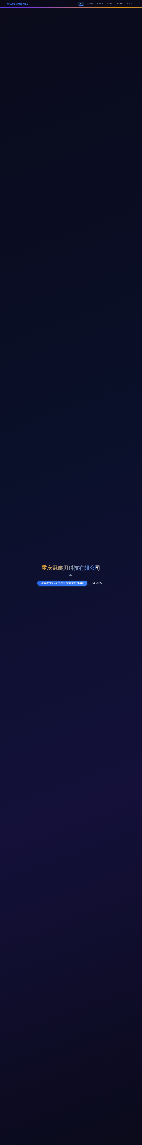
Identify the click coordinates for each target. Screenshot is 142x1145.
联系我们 (110, 4)
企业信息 (120, 4)
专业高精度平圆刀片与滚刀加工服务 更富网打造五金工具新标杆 (62, 583)
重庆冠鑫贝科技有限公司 (18, 3)
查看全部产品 (97, 583)
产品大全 (100, 4)
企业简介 (90, 4)
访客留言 (130, 4)
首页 (81, 4)
